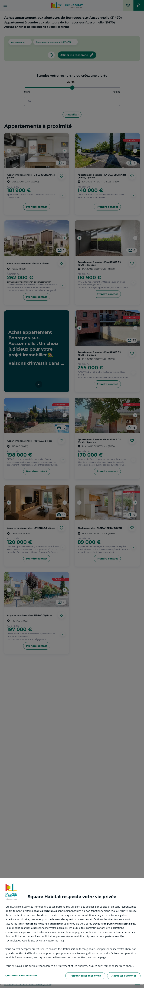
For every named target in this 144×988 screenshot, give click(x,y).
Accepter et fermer (124, 975)
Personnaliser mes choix (85, 975)
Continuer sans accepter (21, 975)
